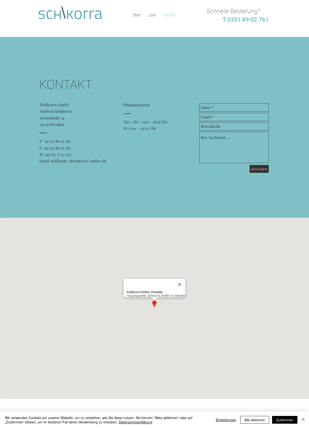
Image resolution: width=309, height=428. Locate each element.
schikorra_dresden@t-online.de (78, 160)
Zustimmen (284, 419)
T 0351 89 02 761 (244, 19)
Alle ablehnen (254, 419)
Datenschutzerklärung (135, 422)
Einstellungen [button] (226, 419)
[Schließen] (303, 419)
